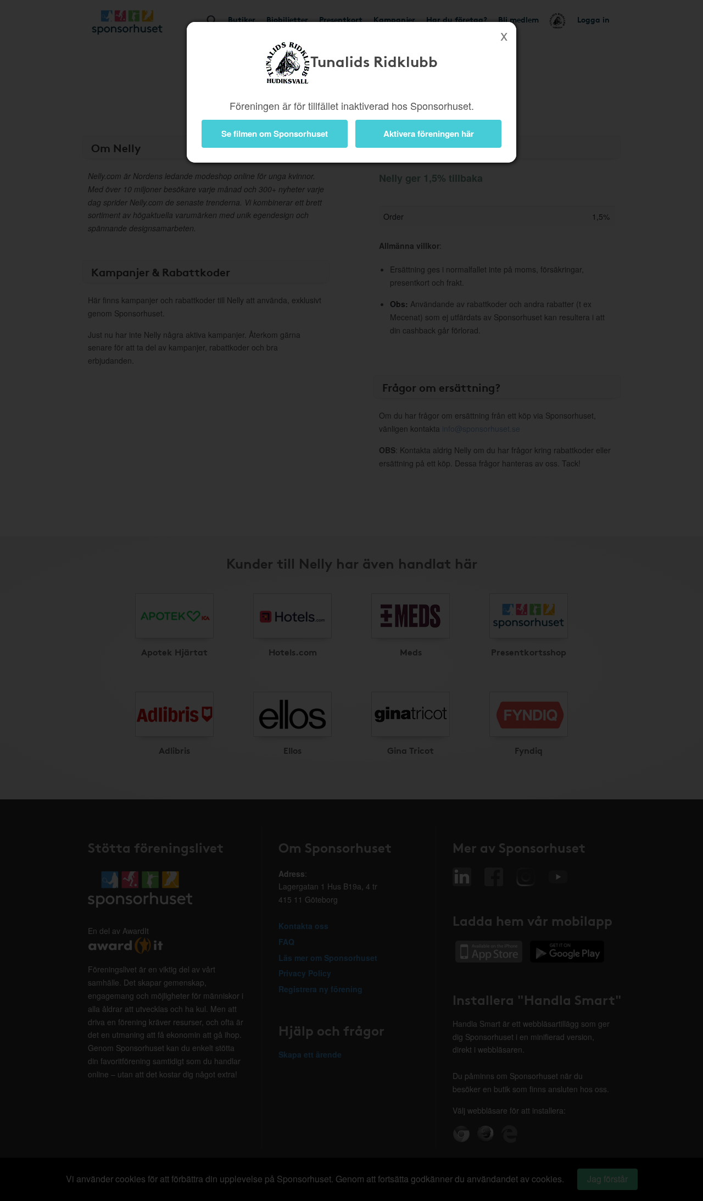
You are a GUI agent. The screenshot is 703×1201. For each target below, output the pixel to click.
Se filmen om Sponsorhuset (274, 133)
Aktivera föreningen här (428, 133)
